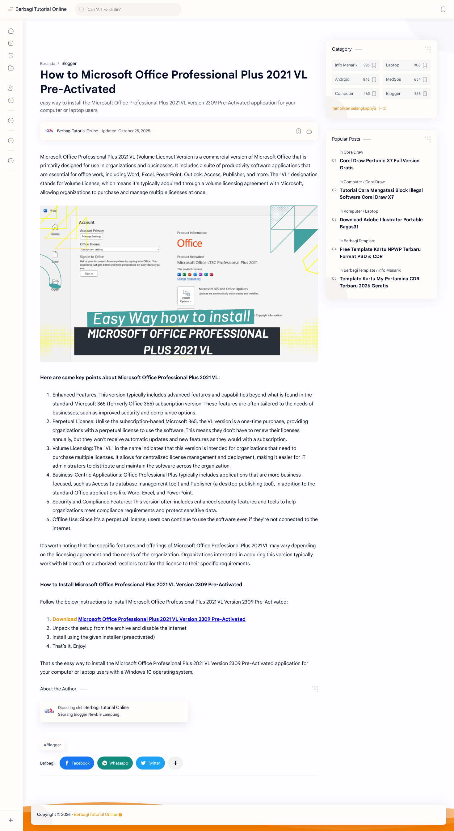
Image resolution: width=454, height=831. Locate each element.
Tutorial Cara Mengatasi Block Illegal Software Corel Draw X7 (381, 193)
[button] (77, 763)
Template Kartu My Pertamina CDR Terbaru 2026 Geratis (379, 282)
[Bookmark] (443, 9)
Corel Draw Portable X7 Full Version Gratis (379, 164)
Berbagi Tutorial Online (41, 9)
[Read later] (298, 131)
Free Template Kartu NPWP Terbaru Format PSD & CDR (380, 252)
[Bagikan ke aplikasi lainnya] (175, 763)
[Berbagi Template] (359, 240)
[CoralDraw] (353, 152)
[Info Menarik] (389, 270)
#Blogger (52, 745)
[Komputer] (354, 211)
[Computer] (354, 181)
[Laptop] (371, 211)
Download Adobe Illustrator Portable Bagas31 (381, 223)
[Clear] (176, 9)
